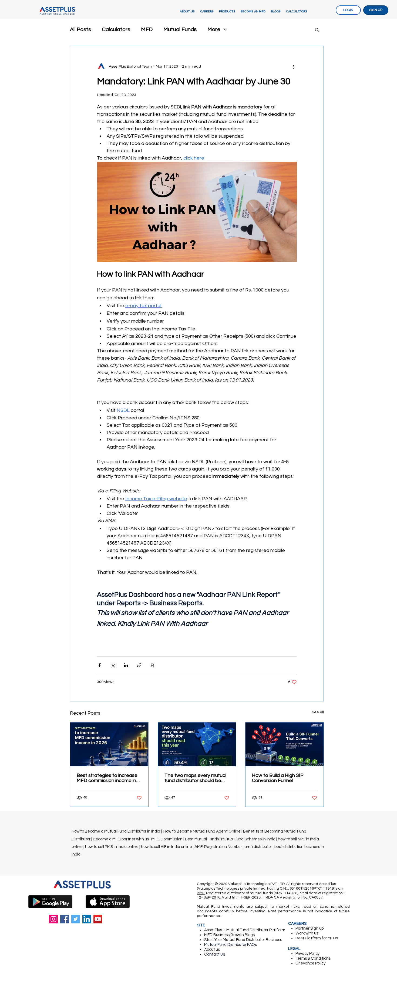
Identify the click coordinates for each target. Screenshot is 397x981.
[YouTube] (97, 919)
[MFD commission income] (109, 744)
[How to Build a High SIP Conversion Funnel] (284, 744)
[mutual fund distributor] (197, 744)
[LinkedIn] (86, 919)
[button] (227, 12)
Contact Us (214, 954)
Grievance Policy (310, 963)
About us (212, 949)
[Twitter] (75, 919)
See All (318, 712)
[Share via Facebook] (99, 665)
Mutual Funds (180, 29)
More (213, 29)
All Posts (80, 29)
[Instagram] (53, 919)
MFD (147, 29)
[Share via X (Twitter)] (112, 665)
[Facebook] (64, 919)
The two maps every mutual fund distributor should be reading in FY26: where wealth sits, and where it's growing (195, 778)
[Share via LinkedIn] (126, 665)
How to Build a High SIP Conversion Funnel (278, 778)
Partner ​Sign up (309, 928)
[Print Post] (152, 665)
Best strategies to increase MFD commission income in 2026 (107, 778)
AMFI (201, 893)
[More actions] (293, 66)
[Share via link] (139, 665)
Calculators (116, 29)
